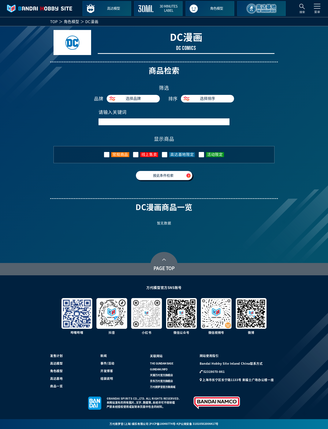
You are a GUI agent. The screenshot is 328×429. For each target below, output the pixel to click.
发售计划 (56, 355)
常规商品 (120, 154)
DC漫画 (92, 22)
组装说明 (106, 378)
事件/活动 (107, 363)
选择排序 (207, 98)
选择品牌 (133, 98)
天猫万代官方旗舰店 (161, 375)
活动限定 (215, 154)
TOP (54, 22)
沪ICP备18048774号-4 (163, 424)
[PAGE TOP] (164, 258)
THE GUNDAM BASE (161, 363)
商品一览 (56, 386)
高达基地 (56, 378)
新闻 (103, 355)
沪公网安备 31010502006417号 (198, 424)
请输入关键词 (113, 112)
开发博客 (106, 370)
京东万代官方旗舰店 (161, 381)
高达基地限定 (182, 154)
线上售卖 (149, 154)
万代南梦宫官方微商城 (162, 387)
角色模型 (72, 22)
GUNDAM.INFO (158, 369)
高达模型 (56, 363)
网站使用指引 (209, 355)
